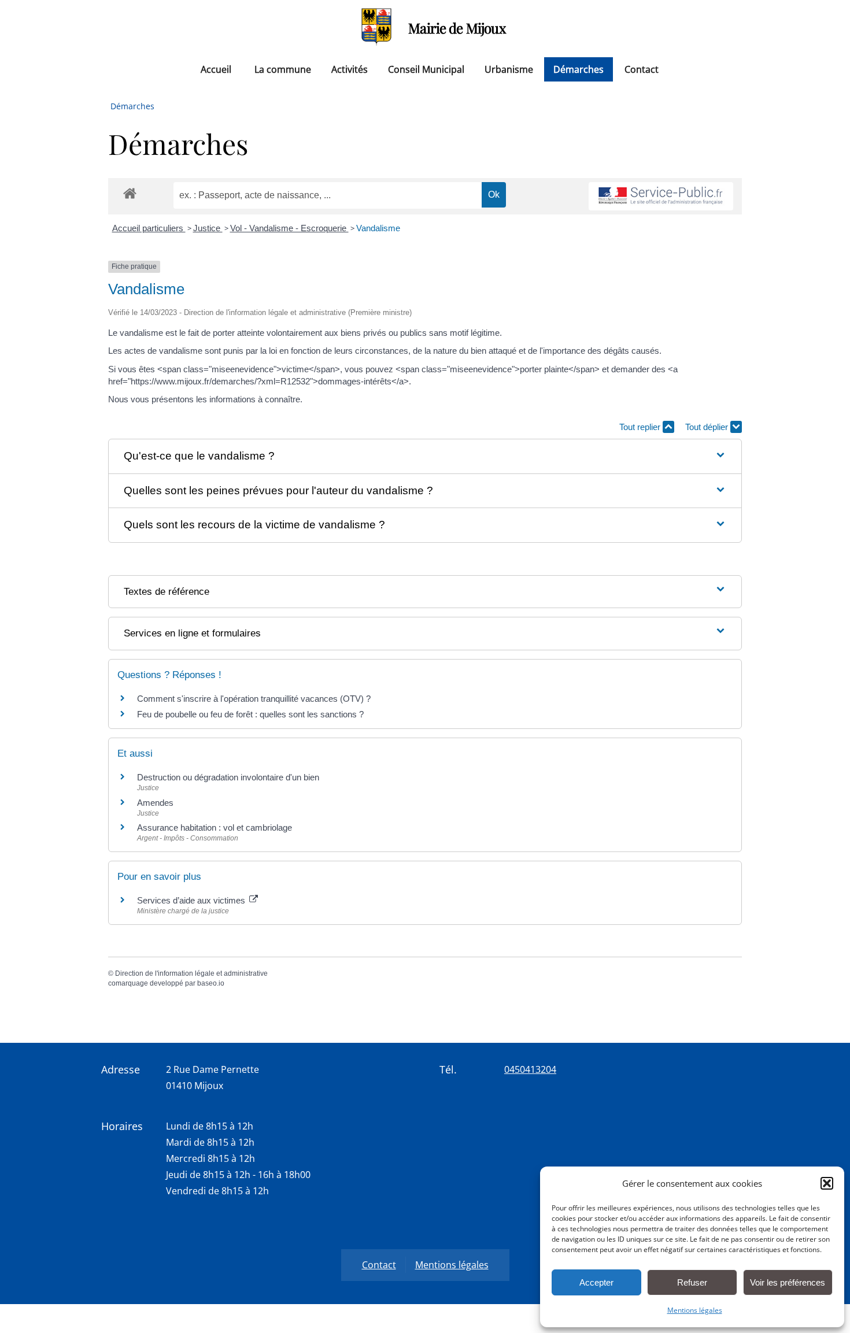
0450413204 (530, 1069)
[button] (827, 1183)
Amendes (155, 803)
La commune (282, 69)
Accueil (216, 69)
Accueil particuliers (149, 228)
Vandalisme (378, 228)
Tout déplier (707, 427)
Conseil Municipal (426, 69)
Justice (208, 228)
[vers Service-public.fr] (661, 196)
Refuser (692, 1282)
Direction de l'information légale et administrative (191, 973)
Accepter (596, 1282)
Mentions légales (694, 1310)
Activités (349, 69)
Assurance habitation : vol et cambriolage (214, 827)
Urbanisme (509, 69)
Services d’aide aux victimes (192, 900)
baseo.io (210, 983)
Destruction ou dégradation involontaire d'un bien (228, 777)
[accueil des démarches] (130, 192)
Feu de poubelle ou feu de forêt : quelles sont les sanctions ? (250, 714)
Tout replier (641, 427)
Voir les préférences (787, 1282)
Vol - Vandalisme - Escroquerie (289, 228)
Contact (641, 69)
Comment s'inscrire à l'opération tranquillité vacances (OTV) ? (254, 698)
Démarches (578, 69)
